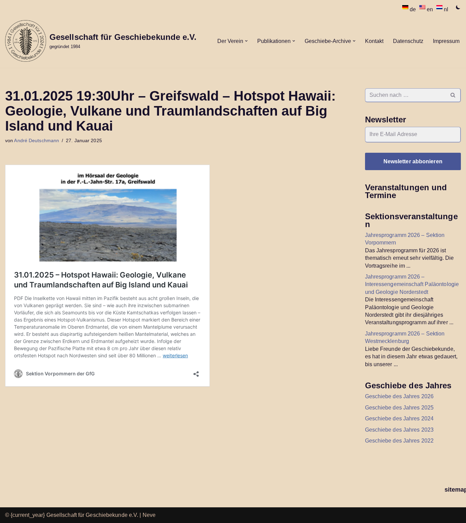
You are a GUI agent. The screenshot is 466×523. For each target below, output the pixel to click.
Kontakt (374, 41)
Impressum (446, 41)
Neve (149, 515)
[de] (406, 7)
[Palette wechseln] (458, 7)
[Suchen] (453, 95)
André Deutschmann (36, 140)
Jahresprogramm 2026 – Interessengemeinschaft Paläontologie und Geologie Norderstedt (412, 284)
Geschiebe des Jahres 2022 (399, 441)
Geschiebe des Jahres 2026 (399, 396)
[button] (246, 41)
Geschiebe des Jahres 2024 (399, 418)
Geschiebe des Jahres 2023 (399, 430)
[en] (423, 7)
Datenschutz (408, 41)
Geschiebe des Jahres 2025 (399, 407)
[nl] (440, 7)
